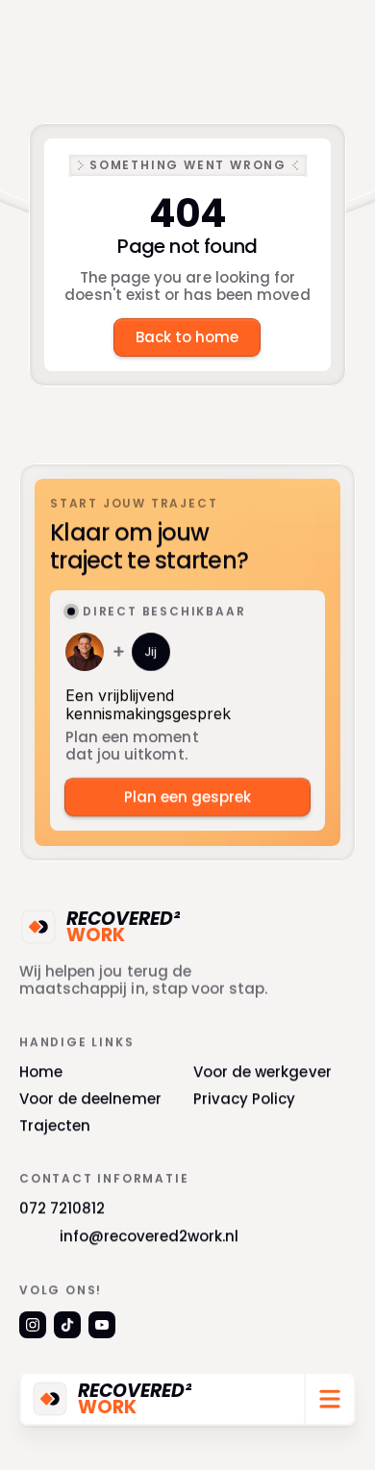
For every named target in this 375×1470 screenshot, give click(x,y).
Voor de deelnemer (90, 1098)
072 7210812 (62, 1208)
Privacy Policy (244, 1098)
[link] (50, 1399)
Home (40, 1071)
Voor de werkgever (262, 1071)
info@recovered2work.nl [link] (149, 1236)
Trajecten (54, 1125)
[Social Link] (32, 1324)
